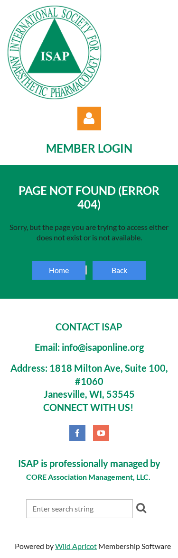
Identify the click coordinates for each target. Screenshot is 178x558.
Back (119, 269)
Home (59, 269)
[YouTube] (101, 433)
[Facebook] (77, 433)
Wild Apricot (76, 545)
